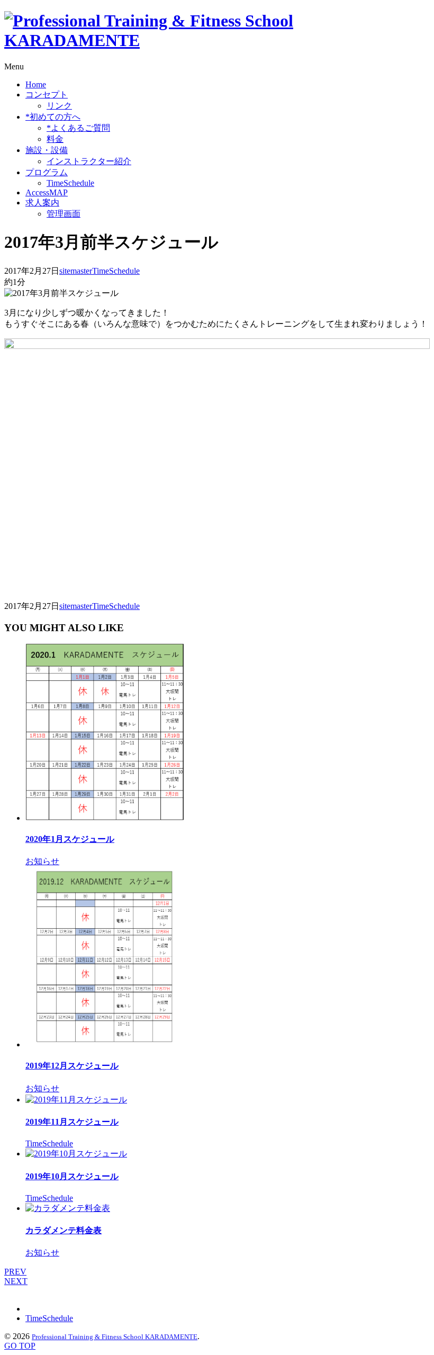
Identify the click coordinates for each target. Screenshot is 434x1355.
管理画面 (63, 213)
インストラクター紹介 (89, 161)
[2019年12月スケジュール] (104, 1044)
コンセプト (46, 94)
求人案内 (42, 202)
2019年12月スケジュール (72, 1065)
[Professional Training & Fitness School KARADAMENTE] (217, 40)
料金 (55, 138)
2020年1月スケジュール (69, 838)
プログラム (46, 172)
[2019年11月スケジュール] (76, 1099)
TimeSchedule (70, 182)
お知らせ (42, 861)
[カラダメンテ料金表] (67, 1208)
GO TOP (19, 1345)
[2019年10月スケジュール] (76, 1153)
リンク (59, 105)
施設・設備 (46, 150)
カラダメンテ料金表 (63, 1230)
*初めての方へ (52, 116)
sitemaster (75, 270)
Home (35, 84)
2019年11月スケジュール (72, 1121)
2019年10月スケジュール (72, 1176)
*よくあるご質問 (78, 127)
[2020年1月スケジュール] (104, 817)
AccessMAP (46, 192)
